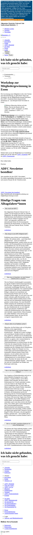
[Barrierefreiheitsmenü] (1, 37)
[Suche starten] (3, 70)
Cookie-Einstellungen (10, 528)
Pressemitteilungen (9, 511)
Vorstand (7, 492)
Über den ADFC (9, 485)
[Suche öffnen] (3, 37)
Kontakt (6, 495)
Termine (6, 471)
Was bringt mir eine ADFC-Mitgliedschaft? (16, 234)
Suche (6, 55)
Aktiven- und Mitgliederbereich (13, 518)
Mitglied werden (9, 29)
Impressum (7, 525)
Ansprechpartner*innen (11, 513)
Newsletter (7, 32)
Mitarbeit (7, 489)
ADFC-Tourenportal (8, 156)
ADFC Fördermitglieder (11, 494)
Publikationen (8, 490)
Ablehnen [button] (3, 20)
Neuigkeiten (7, 469)
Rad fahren (7, 41)
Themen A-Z (8, 480)
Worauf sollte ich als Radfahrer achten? (15, 324)
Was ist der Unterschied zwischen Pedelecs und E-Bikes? (18, 371)
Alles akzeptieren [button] (19, 20)
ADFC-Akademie (22, 154)
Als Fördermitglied (9, 505)
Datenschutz (8, 527)
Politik (6, 43)
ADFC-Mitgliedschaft (10, 500)
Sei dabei (7, 46)
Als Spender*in (8, 502)
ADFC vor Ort (8, 487)
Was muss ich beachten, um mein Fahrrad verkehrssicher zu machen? (18, 278)
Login (6, 50)
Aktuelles (7, 40)
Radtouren (7, 472)
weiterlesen (7, 230)
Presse (6, 48)
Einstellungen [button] (10, 20)
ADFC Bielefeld (9, 45)
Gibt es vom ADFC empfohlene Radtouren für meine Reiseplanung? (18, 424)
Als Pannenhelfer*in (10, 507)
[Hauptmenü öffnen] (5, 37)
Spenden (6, 30)
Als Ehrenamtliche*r (10, 503)
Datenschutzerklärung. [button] (7, 18)
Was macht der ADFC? (11, 208)
